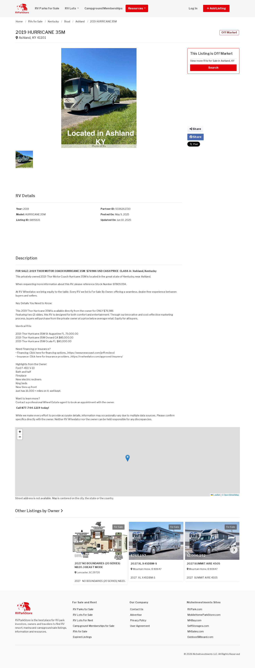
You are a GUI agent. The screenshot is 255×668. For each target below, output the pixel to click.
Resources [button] (135, 8)
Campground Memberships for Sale (93, 625)
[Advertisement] (99, 177)
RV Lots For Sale (83, 614)
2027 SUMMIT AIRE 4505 (203, 563)
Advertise (136, 614)
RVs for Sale (80, 631)
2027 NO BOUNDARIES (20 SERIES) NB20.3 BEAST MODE (97, 565)
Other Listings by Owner (38, 510)
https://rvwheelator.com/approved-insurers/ (97, 356)
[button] (220, 8)
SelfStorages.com (198, 625)
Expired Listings (82, 636)
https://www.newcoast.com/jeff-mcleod (90, 352)
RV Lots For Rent (83, 620)
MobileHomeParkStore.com (203, 614)
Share (196, 129)
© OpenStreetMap (230, 494)
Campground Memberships (103, 8)
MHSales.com (195, 631)
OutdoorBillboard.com (200, 636)
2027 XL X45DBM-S (144, 563)
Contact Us (136, 609)
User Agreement (140, 625)
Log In (193, 8)
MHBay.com (194, 620)
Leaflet (216, 494)
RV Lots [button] (70, 8)
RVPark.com (194, 609)
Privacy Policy (138, 620)
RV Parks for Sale (47, 8)
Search (213, 67)
